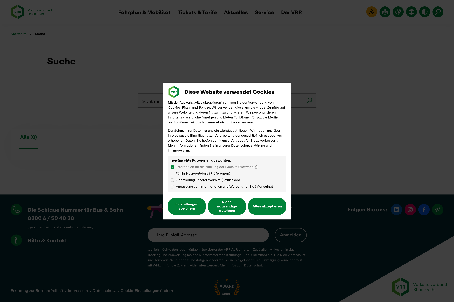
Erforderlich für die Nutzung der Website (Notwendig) (217, 166)
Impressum (180, 150)
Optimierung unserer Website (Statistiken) (208, 179)
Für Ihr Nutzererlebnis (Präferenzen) (203, 173)
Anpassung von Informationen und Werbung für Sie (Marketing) (224, 186)
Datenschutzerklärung (248, 145)
